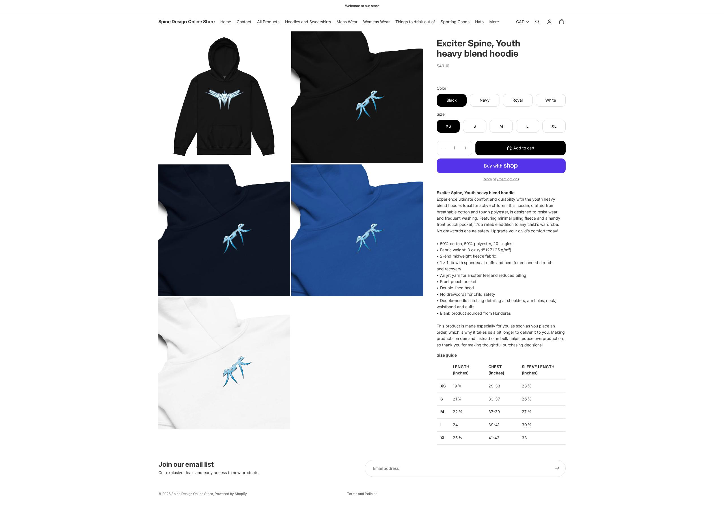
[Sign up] (557, 468)
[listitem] (494, 21)
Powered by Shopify (231, 494)
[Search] (537, 22)
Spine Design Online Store (192, 494)
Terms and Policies (362, 494)
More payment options (501, 179)
